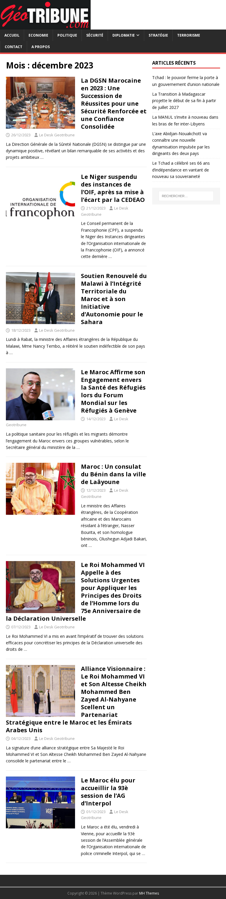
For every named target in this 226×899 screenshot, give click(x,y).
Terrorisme (188, 35)
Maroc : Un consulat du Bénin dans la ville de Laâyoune (113, 474)
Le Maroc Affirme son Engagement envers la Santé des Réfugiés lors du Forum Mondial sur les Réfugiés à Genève (113, 391)
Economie (38, 35)
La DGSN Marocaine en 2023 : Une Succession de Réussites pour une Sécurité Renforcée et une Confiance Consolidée (114, 103)
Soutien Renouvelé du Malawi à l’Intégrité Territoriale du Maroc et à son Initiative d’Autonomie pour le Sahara (114, 299)
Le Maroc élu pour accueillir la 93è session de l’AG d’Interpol (108, 791)
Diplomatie (123, 35)
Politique (67, 35)
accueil (11, 35)
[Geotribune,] (45, 26)
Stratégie (158, 35)
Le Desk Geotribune (57, 135)
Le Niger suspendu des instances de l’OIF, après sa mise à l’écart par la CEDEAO (113, 188)
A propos (40, 46)
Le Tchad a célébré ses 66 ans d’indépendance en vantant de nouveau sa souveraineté (181, 169)
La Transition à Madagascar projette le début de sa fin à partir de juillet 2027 (184, 100)
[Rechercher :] (186, 196)
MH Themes (149, 893)
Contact (13, 46)
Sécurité (94, 35)
